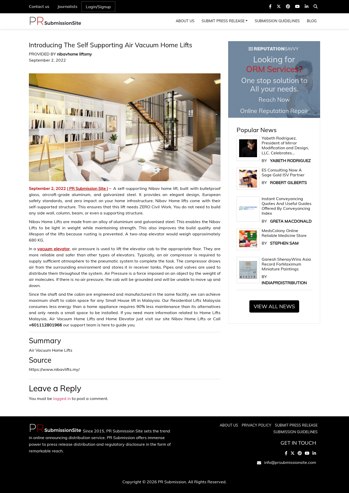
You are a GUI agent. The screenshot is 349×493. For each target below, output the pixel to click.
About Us (185, 21)
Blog (312, 21)
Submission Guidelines (277, 21)
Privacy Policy (256, 425)
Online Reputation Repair (274, 84)
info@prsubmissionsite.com (290, 462)
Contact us (39, 6)
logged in (62, 398)
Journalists (67, 6)
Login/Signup (98, 6)
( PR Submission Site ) (87, 188)
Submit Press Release (223, 21)
